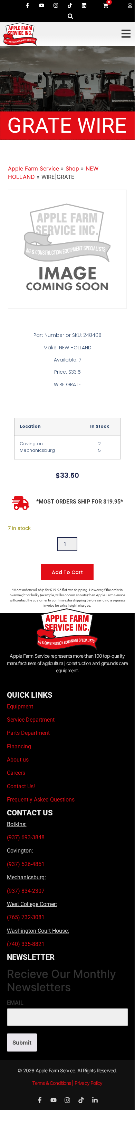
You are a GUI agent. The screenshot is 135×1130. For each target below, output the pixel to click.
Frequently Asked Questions (41, 799)
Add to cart (67, 572)
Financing (19, 746)
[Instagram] (55, 5)
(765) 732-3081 (26, 917)
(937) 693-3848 (26, 837)
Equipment (20, 706)
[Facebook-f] (27, 5)
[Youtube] (41, 5)
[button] (70, 16)
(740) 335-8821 (26, 944)
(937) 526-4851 (26, 864)
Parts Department (28, 733)
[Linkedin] (84, 5)
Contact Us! (21, 786)
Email (15, 1003)
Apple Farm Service (33, 168)
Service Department (31, 719)
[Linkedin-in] (95, 1100)
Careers (16, 773)
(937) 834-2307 (26, 891)
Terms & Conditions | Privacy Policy (67, 1083)
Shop (72, 168)
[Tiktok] (70, 5)
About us (18, 759)
